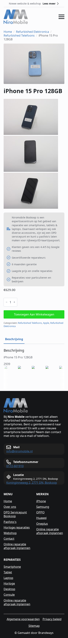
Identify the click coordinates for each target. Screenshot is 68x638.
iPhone (41, 501)
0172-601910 (15, 466)
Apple (46, 322)
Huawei (41, 518)
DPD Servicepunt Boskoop (15, 514)
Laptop (8, 578)
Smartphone (12, 567)
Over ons (10, 507)
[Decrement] (7, 302)
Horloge (9, 583)
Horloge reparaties (17, 527)
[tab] (14, 339)
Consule (9, 595)
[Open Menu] (61, 17)
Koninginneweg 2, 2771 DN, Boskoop (31, 483)
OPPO (40, 512)
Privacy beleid (52, 619)
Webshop (10, 533)
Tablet (8, 572)
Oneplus (42, 524)
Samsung (42, 507)
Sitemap (34, 626)
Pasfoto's (10, 522)
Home (8, 32)
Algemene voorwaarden (23, 619)
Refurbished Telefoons (19, 35)
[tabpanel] (34, 357)
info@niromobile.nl (19, 451)
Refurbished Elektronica (32, 32)
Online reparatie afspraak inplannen (17, 546)
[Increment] (14, 302)
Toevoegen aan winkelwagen (34, 314)
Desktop (9, 589)
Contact (9, 539)
